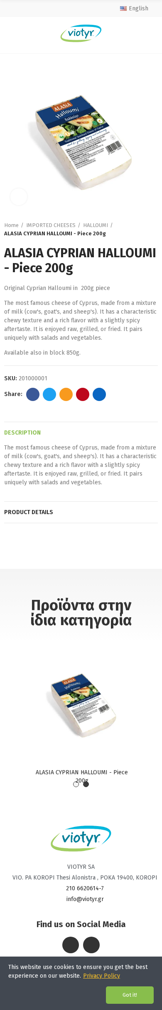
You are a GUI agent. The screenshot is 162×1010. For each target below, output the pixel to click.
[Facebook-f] (70, 945)
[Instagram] (91, 945)
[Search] (150, 33)
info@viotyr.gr (85, 899)
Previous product (143, 229)
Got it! (130, 995)
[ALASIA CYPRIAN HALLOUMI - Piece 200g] (81, 700)
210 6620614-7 (85, 888)
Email (66, 394)
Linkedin (99, 394)
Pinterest (82, 394)
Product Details (28, 512)
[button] (76, 784)
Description (22, 432)
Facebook (32, 394)
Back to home (154, 229)
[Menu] (11, 33)
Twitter (49, 394)
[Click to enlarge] (18, 196)
